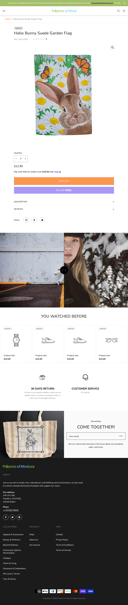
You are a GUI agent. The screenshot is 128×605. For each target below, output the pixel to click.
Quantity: (18, 153)
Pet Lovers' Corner (11, 573)
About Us (33, 539)
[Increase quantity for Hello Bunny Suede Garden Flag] (25, 158)
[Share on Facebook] (34, 220)
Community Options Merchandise (12, 551)
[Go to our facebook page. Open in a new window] (5, 517)
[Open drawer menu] (4, 11)
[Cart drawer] (124, 11)
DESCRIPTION (20, 201)
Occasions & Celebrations (14, 568)
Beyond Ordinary (10, 545)
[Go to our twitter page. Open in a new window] (12, 517)
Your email (74, 436)
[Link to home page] (18, 467)
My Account (34, 545)
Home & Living (9, 563)
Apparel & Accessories (13, 534)
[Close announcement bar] (124, 3)
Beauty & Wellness (11, 539)
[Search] (118, 11)
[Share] (26, 220)
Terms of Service (63, 550)
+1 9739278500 (10, 510)
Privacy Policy (62, 539)
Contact (59, 534)
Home (7, 19)
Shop (31, 534)
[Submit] (121, 436)
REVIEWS (18, 209)
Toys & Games (9, 579)
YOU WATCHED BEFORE (64, 316)
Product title (9, 355)
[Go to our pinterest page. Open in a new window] (19, 517)
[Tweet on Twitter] (42, 220)
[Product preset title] (16, 340)
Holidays (7, 558)
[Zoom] (112, 47)
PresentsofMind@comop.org (102, 3)
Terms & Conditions (65, 545)
